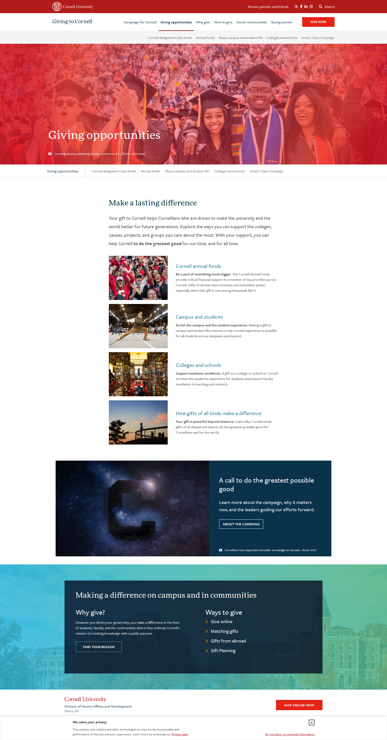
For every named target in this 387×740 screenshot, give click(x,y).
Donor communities (251, 22)
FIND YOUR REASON (98, 646)
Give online (221, 621)
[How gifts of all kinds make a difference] (138, 422)
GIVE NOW (318, 21)
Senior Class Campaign (318, 37)
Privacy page (180, 734)
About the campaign (241, 524)
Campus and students (199, 317)
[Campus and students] (138, 326)
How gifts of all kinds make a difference (219, 413)
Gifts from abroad (228, 640)
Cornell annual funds (198, 266)
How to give (223, 22)
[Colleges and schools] (138, 374)
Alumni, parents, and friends (268, 6)
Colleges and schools (282, 37)
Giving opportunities (176, 22)
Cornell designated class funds (170, 37)
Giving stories (281, 22)
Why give (203, 22)
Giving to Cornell (72, 22)
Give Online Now (299, 705)
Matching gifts (224, 631)
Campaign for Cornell (140, 22)
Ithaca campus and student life (241, 37)
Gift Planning (223, 650)
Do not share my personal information (289, 734)
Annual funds (205, 37)
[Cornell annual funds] (138, 278)
